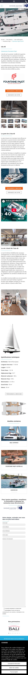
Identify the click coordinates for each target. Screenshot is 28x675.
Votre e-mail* (5, 534)
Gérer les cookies (14, 668)
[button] (9, 633)
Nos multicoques (18, 39)
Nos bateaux (9, 39)
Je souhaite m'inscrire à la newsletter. (13, 608)
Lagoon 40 (14, 490)
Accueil (3, 39)
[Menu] (3, 5)
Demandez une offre (14, 95)
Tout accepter (14, 672)
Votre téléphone (6, 530)
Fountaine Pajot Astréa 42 (14, 466)
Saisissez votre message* (8, 538)
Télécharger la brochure (14, 91)
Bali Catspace (14, 443)
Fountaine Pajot (6, 41)
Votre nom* (5, 522)
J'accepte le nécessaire (14, 663)
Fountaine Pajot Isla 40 (17, 41)
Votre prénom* (6, 526)
